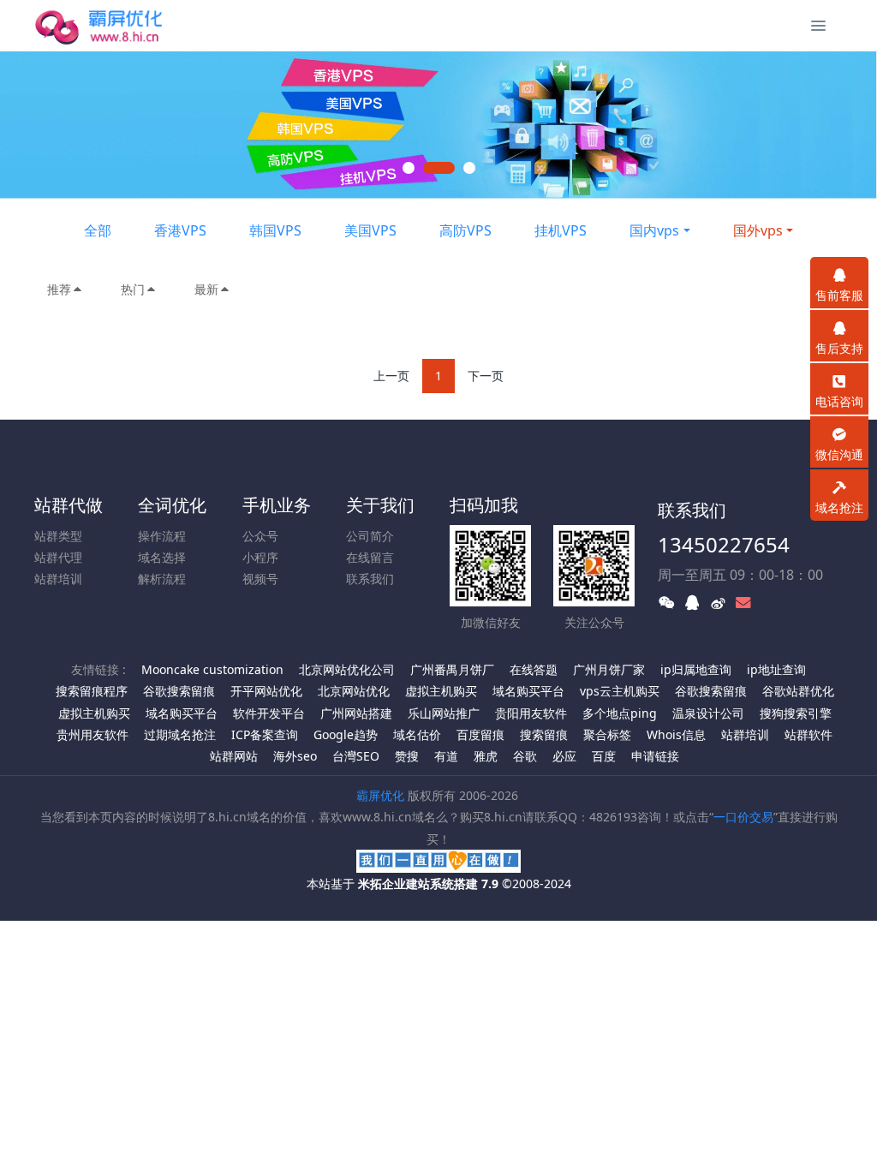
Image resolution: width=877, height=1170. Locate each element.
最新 (206, 289)
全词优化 (172, 504)
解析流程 (162, 578)
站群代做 (68, 504)
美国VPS (370, 230)
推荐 (59, 289)
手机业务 (276, 504)
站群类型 (58, 536)
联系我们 (370, 578)
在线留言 (370, 557)
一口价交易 (743, 817)
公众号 (260, 536)
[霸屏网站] (112, 25)
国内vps (654, 230)
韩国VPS (275, 230)
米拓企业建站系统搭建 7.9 (428, 883)
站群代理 (58, 557)
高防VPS (465, 230)
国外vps (758, 230)
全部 (97, 230)
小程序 (260, 557)
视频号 (260, 578)
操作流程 (162, 536)
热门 (133, 289)
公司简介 (370, 536)
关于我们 (380, 504)
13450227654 (724, 544)
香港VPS (180, 230)
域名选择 (162, 557)
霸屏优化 (380, 795)
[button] (43, 125)
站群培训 (58, 578)
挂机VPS (560, 230)
